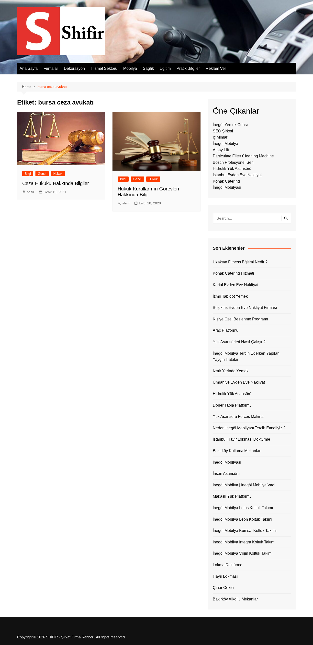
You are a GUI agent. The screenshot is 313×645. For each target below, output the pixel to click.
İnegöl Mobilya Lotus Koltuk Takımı (243, 508)
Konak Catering (226, 181)
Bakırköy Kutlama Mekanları (237, 451)
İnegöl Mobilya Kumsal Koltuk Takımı (245, 530)
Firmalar (51, 68)
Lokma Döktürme (227, 565)
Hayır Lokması (225, 576)
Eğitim (165, 68)
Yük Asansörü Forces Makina (238, 416)
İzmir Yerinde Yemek (230, 371)
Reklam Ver (216, 68)
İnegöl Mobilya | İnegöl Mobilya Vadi (244, 485)
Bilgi (28, 174)
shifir (30, 192)
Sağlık (148, 68)
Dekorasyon (74, 68)
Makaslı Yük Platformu (232, 496)
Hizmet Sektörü (104, 68)
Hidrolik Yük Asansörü (232, 168)
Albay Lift (221, 150)
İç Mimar (220, 137)
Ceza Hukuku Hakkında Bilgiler (55, 183)
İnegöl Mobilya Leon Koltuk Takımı (242, 519)
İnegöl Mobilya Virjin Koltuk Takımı (242, 553)
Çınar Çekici (223, 588)
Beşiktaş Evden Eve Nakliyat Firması (245, 307)
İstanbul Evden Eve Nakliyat (237, 175)
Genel (42, 174)
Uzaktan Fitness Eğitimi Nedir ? (240, 262)
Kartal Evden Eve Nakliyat (235, 285)
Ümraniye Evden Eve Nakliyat (239, 382)
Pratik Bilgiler (188, 68)
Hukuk (57, 174)
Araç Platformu (225, 330)
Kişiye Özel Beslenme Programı (240, 319)
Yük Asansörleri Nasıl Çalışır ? (239, 342)
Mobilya (130, 68)
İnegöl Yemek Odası (230, 125)
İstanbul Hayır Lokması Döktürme (241, 439)
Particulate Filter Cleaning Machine (243, 156)
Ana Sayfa (29, 68)
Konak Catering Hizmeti (233, 273)
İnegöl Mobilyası (227, 187)
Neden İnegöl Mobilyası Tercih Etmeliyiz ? (249, 428)
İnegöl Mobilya (225, 143)
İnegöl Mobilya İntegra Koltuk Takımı (244, 542)
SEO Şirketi (223, 131)
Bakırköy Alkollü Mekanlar (235, 599)
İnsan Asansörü (226, 473)
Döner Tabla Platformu (232, 405)
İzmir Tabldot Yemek (230, 296)
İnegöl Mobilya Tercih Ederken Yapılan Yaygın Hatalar (246, 356)
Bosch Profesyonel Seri (233, 162)
